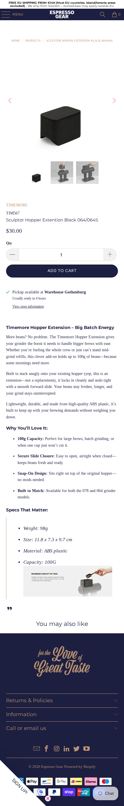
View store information (28, 306)
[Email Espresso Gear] (36, 749)
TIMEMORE (17, 205)
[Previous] (10, 101)
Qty (9, 243)
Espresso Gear (52, 766)
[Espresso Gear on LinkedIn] (67, 749)
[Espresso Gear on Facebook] (46, 749)
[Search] (102, 14)
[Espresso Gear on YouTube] (86, 749)
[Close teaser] (48, 798)
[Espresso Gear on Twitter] (76, 749)
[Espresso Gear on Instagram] (56, 749)
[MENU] (3, 14)
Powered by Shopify (80, 766)
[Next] (113, 101)
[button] (23, 783)
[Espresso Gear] (62, 14)
